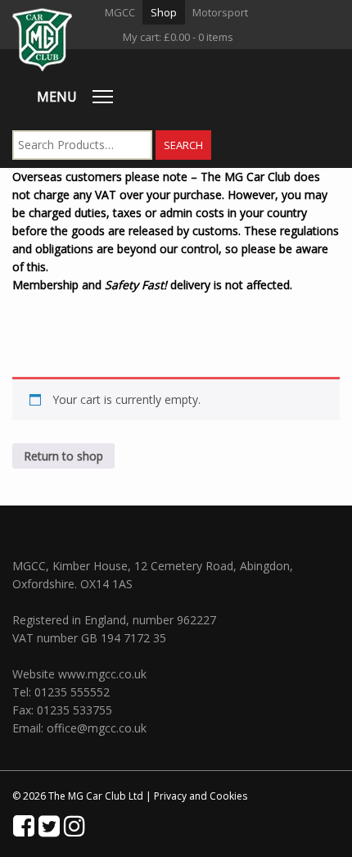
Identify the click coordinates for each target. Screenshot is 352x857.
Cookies (228, 796)
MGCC (120, 12)
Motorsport (220, 12)
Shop (164, 12)
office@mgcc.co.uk (97, 728)
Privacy (170, 796)
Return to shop (63, 456)
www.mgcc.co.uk (102, 674)
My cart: (178, 36)
